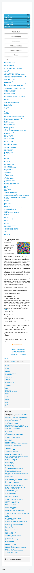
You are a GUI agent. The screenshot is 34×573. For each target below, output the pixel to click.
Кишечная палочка (8, 175)
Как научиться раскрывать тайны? (13, 208)
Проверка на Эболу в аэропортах (13, 529)
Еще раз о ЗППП (9, 527)
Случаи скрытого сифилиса (12, 492)
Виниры (6, 186)
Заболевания (8, 17)
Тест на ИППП (16, 31)
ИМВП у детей (7, 188)
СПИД (6, 404)
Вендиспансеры (9, 440)
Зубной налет (7, 189)
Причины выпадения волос (12, 488)
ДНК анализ (7, 205)
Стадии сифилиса (8, 129)
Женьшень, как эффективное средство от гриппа (16, 522)
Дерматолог (7, 140)
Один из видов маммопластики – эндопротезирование (13, 518)
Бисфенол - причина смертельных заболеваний (14, 435)
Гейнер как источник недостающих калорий (16, 417)
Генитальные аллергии (10, 147)
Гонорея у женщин (8, 135)
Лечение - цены (9, 22)
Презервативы (7, 82)
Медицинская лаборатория (11, 229)
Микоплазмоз (8, 377)
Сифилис (7, 365)
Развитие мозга (9, 476)
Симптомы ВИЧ (9, 462)
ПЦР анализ (7, 206)
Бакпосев (6, 200)
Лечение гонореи (9, 370)
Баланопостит (7, 226)
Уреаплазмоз (8, 379)
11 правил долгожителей (11, 540)
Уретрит (7, 396)
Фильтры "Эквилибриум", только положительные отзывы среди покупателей (16, 455)
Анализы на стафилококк (10, 202)
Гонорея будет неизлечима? (12, 543)
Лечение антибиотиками (10, 233)
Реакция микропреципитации (11, 119)
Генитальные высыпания (10, 144)
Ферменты (6, 113)
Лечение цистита (8, 184)
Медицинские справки (9, 101)
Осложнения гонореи (9, 77)
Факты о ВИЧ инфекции (11, 459)
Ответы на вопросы (16, 45)
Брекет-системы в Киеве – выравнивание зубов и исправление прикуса (15, 481)
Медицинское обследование (11, 228)
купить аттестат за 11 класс (19, 414)
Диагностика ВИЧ (9, 464)
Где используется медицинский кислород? (15, 197)
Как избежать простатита (11, 552)
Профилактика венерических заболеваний (15, 84)
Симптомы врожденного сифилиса (13, 126)
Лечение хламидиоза (10, 373)
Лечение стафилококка (10, 167)
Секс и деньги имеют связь (12, 422)
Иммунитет (6, 158)
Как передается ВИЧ (10, 461)
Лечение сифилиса (10, 367)
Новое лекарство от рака (11, 420)
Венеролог (6, 217)
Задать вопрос (16, 41)
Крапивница (8, 390)
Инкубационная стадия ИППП (11, 183)
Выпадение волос (8, 152)
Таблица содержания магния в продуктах (15, 547)
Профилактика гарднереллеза (18, 354)
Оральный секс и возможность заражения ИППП (16, 118)
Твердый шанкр (8, 105)
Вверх (30, 570)
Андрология (7, 234)
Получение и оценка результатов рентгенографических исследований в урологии (16, 194)
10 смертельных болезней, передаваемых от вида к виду (16, 473)
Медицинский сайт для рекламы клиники (14, 88)
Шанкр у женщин (8, 112)
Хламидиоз (7, 371)
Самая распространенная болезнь (14, 524)
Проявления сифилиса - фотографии (13, 85)
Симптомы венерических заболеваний (14, 116)
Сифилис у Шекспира (10, 532)
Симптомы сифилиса (9, 124)
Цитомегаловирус (9, 382)
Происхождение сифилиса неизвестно (15, 487)
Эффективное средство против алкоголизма (16, 443)
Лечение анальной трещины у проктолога (16, 453)
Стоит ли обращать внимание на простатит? (15, 130)
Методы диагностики (9, 87)
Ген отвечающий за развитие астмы (14, 550)
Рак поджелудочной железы (12, 437)
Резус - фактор (8, 104)
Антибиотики (7, 133)
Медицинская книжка (9, 64)
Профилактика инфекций (11, 496)
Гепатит (7, 402)
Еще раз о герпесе (9, 546)
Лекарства (6, 211)
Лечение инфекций (9, 163)
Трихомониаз (8, 385)
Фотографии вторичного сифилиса (13, 68)
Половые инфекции (9, 81)
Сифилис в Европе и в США (12, 502)
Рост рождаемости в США (11, 490)
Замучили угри (8, 478)
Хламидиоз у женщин (10, 544)
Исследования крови (9, 180)
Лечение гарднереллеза (18, 351)
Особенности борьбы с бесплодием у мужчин (16, 76)
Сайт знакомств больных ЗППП (13, 445)
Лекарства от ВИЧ (9, 465)
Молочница (7, 381)
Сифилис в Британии (10, 504)
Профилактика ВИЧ (10, 467)
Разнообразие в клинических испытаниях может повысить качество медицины (15, 484)
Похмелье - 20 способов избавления (14, 537)
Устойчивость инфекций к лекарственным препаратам (16, 447)
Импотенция (7, 161)
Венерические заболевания (12, 498)
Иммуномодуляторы (9, 160)
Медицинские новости (9, 67)
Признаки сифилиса (10, 526)
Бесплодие (6, 223)
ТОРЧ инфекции (8, 108)
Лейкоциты (6, 99)
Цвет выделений (8, 70)
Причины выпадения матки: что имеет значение (15, 511)
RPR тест (6, 121)
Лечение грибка (8, 166)
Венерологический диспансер (11, 212)
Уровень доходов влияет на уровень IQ (15, 425)
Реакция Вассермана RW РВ (11, 102)
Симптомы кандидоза (9, 62)
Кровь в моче (7, 172)
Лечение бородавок (9, 164)
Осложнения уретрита (9, 79)
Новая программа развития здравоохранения (16, 479)
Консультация (8, 24)
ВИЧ (6, 405)
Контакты (7, 26)
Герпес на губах (8, 150)
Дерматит (7, 387)
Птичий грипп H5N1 (10, 509)
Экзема (6, 388)
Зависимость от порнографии (12, 428)
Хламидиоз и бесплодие (11, 501)
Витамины (6, 157)
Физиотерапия (7, 115)
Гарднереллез (8, 384)
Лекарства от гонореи (9, 91)
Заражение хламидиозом (10, 192)
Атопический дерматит (11, 391)
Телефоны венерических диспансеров (14, 171)
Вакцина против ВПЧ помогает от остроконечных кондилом (13, 450)
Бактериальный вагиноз (10, 225)
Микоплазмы (8, 505)
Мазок (5, 231)
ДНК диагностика (8, 141)
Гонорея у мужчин (8, 136)
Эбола (6, 530)
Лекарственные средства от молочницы (14, 96)
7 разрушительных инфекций (12, 457)
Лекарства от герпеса (9, 98)
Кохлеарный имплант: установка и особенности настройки (14, 469)
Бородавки (6, 220)
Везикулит (6, 214)
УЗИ (5, 110)
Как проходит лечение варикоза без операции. (17, 513)
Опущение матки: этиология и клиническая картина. (16, 515)
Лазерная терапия (8, 169)
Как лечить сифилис (9, 178)
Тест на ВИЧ (7, 107)
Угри (6, 376)
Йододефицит (8, 433)
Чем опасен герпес (10, 495)
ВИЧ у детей (7, 153)
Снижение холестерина (11, 507)
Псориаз (7, 398)
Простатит (7, 399)
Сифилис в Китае (9, 549)
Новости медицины (15, 50)
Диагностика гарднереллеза (18, 352)
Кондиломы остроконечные (11, 174)
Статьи (16, 55)
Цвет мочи (6, 71)
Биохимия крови (8, 222)
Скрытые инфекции (9, 127)
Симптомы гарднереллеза (18, 349)
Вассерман (6, 198)
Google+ (6, 358)
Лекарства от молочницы (10, 95)
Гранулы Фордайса (9, 138)
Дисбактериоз (7, 143)
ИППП (5, 181)
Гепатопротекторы (8, 149)
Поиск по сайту (8, 236)
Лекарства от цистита (9, 93)
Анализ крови (7, 203)
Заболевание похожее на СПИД (13, 535)
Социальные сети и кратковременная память (16, 426)
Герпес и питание (9, 541)
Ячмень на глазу (9, 533)
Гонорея (7, 368)
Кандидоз (6, 177)
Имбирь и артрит (9, 538)
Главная (6, 15)
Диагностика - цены (10, 20)
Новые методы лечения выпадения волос (16, 419)
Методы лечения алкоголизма (12, 430)
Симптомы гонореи (9, 122)
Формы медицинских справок (11, 73)
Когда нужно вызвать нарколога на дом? (14, 74)
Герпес (6, 401)
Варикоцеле (7, 216)
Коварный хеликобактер (10, 209)
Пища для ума (8, 431)
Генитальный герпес (9, 146)
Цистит (6, 395)
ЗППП (5, 191)
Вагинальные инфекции (10, 219)
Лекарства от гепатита (9, 90)
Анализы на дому (16, 36)
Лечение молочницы (9, 132)
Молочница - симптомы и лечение (13, 499)
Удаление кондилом (10, 442)
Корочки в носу (9, 439)
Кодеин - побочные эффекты (12, 423)
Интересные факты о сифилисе (13, 471)
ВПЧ (5, 155)
